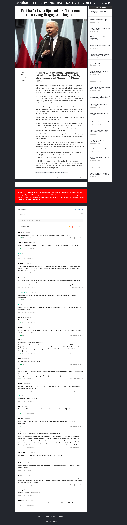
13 (99, 57)
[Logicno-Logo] (22, 2)
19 (98, 39)
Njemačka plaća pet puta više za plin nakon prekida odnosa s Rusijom (99, 55)
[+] (44, 220)
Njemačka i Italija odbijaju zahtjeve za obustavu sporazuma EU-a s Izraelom (99, 174)
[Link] (39, 220)
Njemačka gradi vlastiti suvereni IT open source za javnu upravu (100, 46)
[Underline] (25, 220)
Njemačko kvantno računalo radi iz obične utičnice (98, 11)
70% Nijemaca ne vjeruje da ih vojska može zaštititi (99, 37)
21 (99, 143)
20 (99, 74)
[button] (102, 3)
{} (41, 220)
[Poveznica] (106, 3)
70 (99, 134)
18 (99, 65)
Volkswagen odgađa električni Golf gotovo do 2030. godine (98, 105)
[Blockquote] (34, 220)
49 (24, 80)
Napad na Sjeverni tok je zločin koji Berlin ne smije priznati (99, 72)
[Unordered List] (32, 220)
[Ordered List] (30, 220)
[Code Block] (37, 220)
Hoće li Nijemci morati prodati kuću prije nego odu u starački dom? (100, 88)
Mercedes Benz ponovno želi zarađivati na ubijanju (100, 114)
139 (100, 124)
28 (99, 116)
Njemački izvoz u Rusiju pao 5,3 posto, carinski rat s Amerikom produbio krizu (100, 96)
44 (99, 90)
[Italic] (22, 220)
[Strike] (27, 220)
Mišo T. (24, 72)
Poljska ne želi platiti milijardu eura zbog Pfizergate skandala (100, 29)
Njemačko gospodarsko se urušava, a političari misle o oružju (99, 149)
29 (98, 31)
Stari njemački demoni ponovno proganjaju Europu (98, 141)
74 (99, 167)
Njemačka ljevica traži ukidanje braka (99, 166)
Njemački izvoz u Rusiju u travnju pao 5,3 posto (99, 158)
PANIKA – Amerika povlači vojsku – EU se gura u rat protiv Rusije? (100, 122)
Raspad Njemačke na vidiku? (97, 80)
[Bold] (20, 220)
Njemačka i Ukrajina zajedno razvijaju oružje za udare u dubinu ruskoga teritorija (99, 131)
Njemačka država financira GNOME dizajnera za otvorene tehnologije (99, 20)
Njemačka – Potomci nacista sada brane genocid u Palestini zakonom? (100, 63)
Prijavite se (79, 209)
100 (100, 81)
